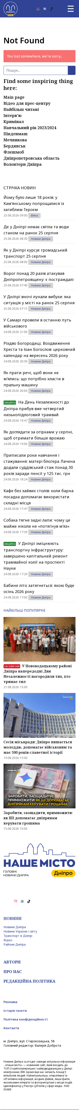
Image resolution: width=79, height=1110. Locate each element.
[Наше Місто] (11, 9)
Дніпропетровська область (31, 158)
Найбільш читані (21, 109)
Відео (8, 940)
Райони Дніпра (15, 944)
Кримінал (14, 121)
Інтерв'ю (13, 115)
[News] (44, 8)
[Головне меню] (70, 9)
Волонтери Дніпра (23, 164)
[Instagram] (38, 8)
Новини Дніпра (40, 239)
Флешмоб (14, 152)
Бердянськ (14, 146)
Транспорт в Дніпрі (18, 936)
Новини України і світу (20, 931)
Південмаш (16, 133)
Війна (34, 215)
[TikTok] (51, 8)
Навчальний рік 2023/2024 (30, 127)
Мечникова (15, 139)
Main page (14, 97)
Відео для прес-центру (27, 103)
